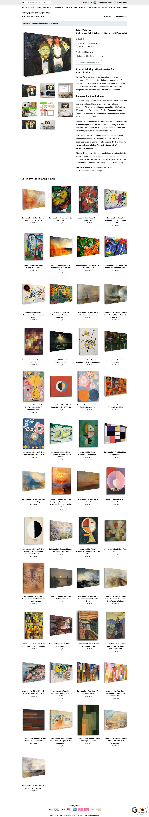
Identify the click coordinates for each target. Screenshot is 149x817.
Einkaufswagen (122, 2)
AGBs (61, 815)
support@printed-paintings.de (93, 171)
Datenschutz (70, 815)
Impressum (54, 815)
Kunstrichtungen (121, 16)
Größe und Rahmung (84, 52)
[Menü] (147, 808)
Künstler (107, 16)
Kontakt (80, 815)
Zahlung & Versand (91, 815)
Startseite (26, 23)
